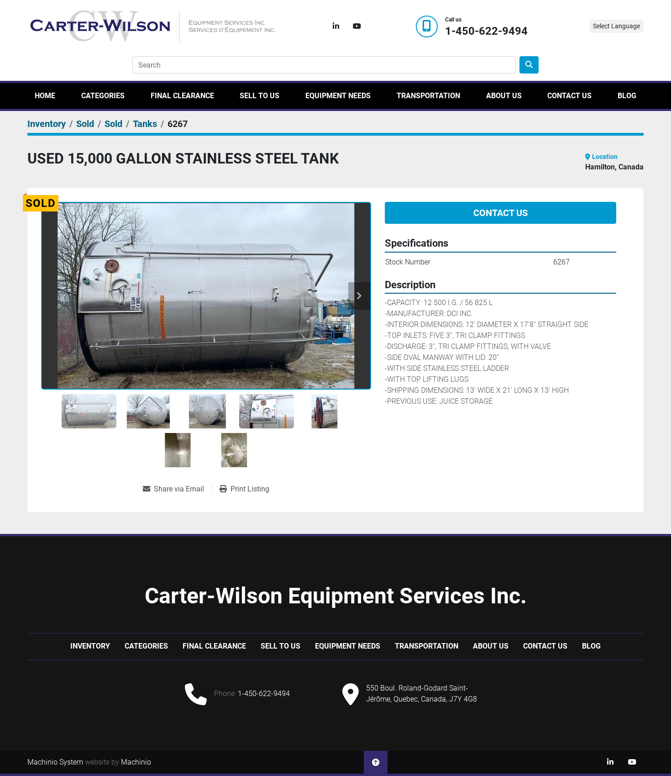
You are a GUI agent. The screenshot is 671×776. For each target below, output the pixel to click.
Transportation (428, 95)
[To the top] (376, 762)
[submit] (529, 65)
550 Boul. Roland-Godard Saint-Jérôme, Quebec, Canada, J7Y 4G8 (421, 693)
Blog (627, 95)
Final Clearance (182, 95)
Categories (103, 95)
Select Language (616, 26)
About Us (504, 95)
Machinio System (55, 762)
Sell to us (259, 95)
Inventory (90, 646)
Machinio (136, 762)
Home (45, 95)
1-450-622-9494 (486, 31)
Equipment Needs (338, 95)
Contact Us (569, 95)
